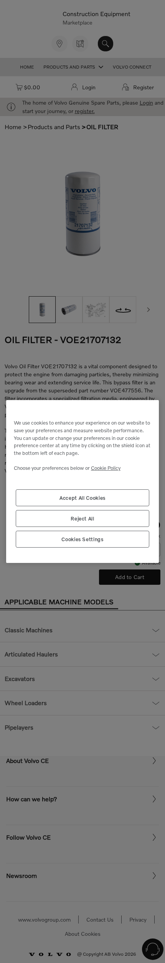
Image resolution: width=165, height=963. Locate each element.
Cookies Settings (82, 539)
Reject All (82, 518)
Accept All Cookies (82, 498)
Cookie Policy (105, 468)
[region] (82, 481)
